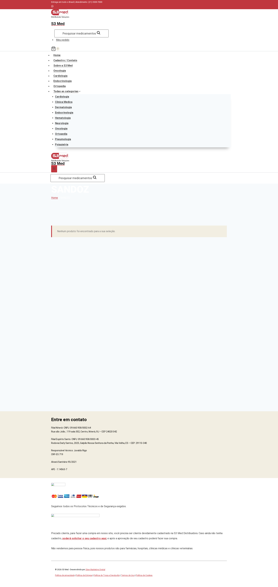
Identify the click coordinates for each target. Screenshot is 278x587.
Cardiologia (60, 75)
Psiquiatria (61, 144)
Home (56, 55)
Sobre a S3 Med (63, 65)
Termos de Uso (127, 575)
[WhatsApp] (52, 6)
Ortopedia (59, 86)
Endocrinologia (62, 81)
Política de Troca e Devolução (107, 575)
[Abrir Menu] (54, 168)
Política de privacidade (64, 575)
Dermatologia (63, 107)
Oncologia (59, 70)
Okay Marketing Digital (95, 569)
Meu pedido (62, 39)
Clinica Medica (63, 102)
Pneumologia (63, 139)
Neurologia (61, 123)
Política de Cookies (144, 575)
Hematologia (63, 117)
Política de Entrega (84, 575)
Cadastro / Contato (65, 60)
